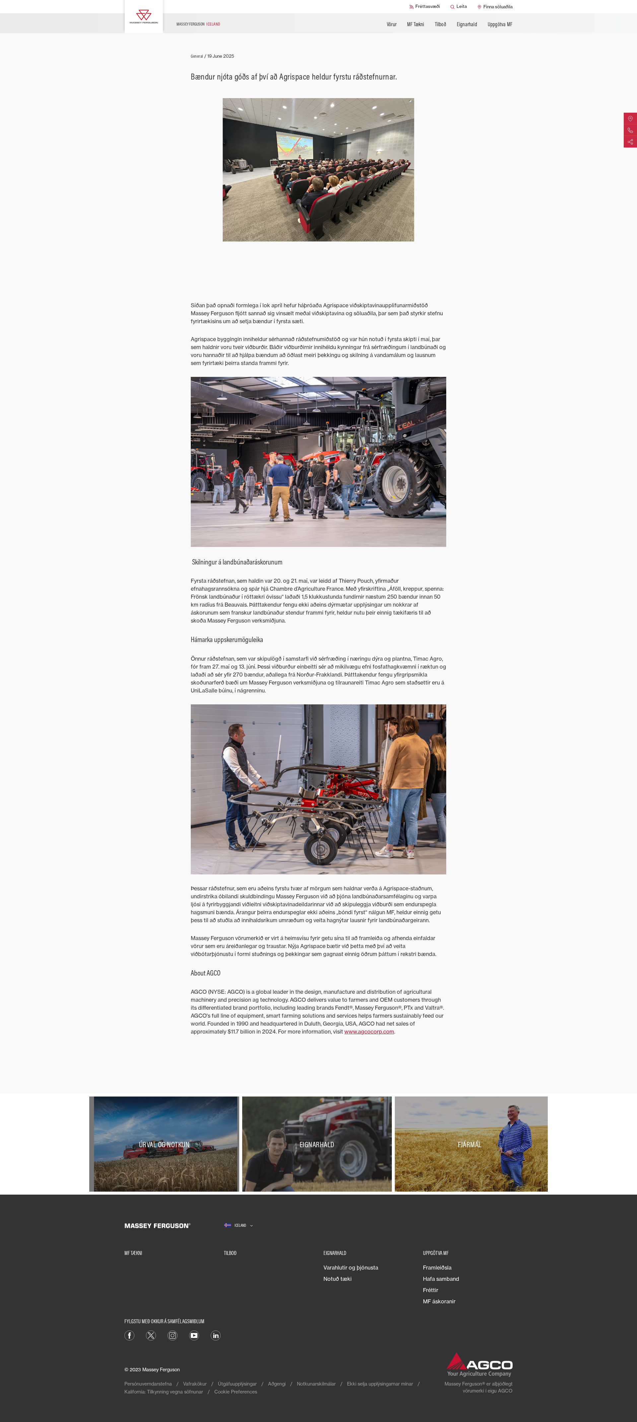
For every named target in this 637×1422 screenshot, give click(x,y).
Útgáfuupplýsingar (237, 1384)
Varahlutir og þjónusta (350, 1267)
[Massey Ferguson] (144, 16)
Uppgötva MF (500, 24)
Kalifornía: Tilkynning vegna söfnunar (163, 1391)
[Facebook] (129, 1335)
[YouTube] (194, 1335)
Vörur (391, 24)
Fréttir (430, 1290)
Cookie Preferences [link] (235, 1391)
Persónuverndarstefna (148, 1384)
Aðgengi (277, 1384)
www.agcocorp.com (369, 1031)
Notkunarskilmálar (316, 1384)
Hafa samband (441, 1278)
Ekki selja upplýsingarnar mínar (380, 1384)
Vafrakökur (195, 1384)
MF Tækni (415, 24)
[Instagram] (172, 1335)
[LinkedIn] (216, 1335)
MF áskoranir (439, 1301)
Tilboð (440, 24)
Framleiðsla (437, 1267)
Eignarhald (467, 24)
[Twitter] (151, 1335)
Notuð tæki (337, 1278)
